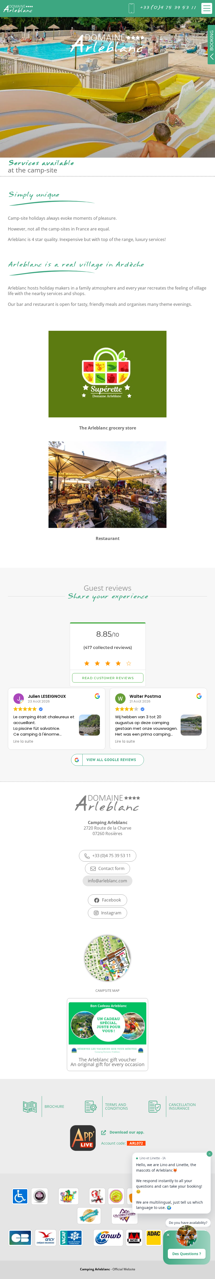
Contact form (111, 868)
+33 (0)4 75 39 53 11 (111, 855)
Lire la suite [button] (23, 741)
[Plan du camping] (107, 966)
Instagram (111, 913)
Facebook (111, 900)
